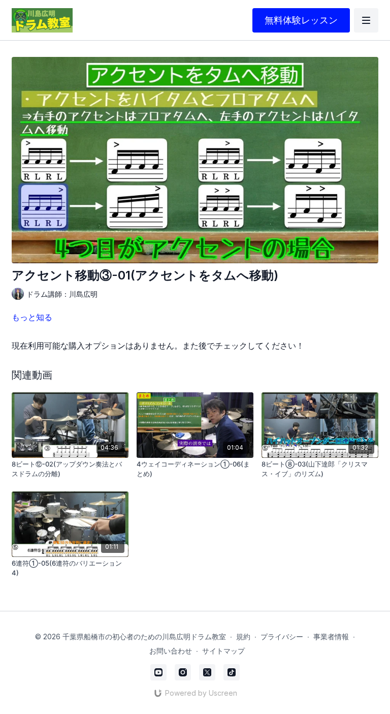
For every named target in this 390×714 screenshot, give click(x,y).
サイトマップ (223, 650)
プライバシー (282, 636)
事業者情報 (331, 636)
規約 (243, 636)
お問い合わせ (170, 650)
